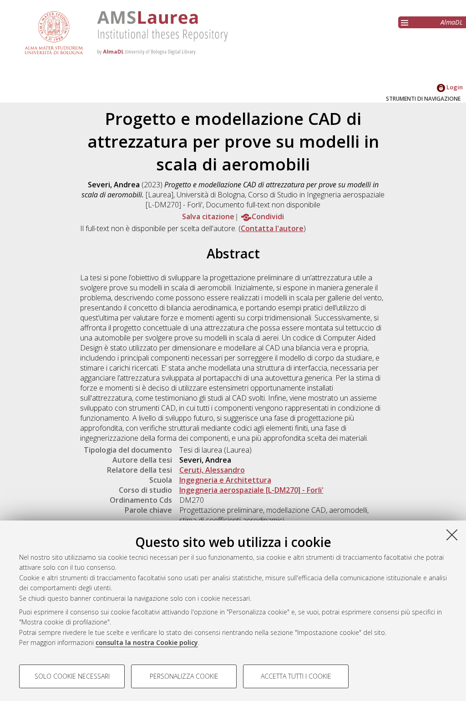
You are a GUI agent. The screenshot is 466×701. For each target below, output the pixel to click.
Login (454, 87)
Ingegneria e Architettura (225, 480)
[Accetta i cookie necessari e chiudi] (452, 534)
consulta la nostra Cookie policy (147, 642)
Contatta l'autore (272, 228)
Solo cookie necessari (72, 676)
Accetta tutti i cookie (296, 676)
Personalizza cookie (184, 676)
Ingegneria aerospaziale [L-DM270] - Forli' (251, 490)
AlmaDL (452, 22)
